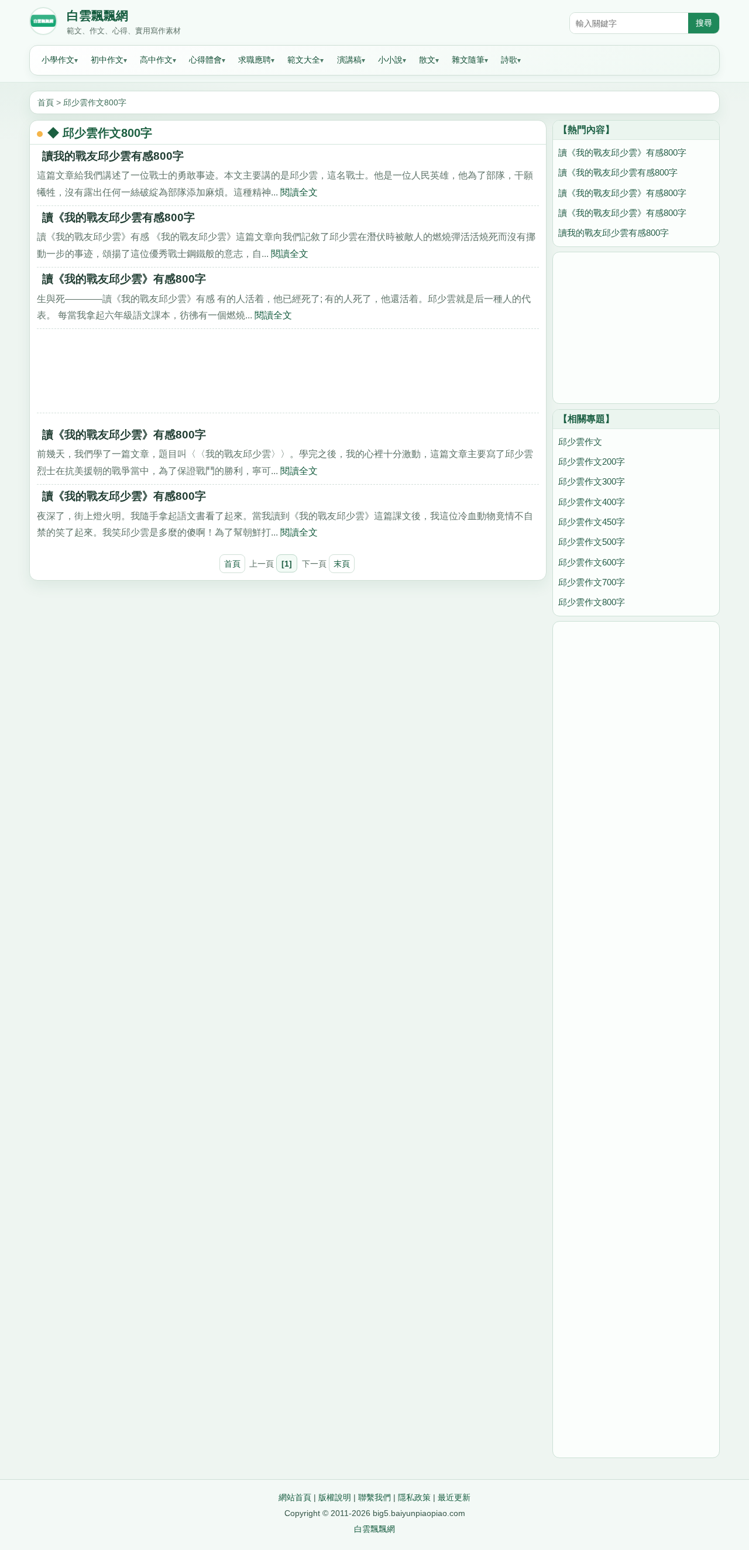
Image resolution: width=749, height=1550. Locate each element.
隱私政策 (414, 1497)
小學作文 (58, 59)
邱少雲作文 (580, 442)
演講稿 (349, 59)
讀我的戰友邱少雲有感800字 (113, 156)
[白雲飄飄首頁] (43, 23)
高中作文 (156, 59)
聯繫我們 (374, 1497)
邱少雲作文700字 (591, 582)
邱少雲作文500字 (591, 542)
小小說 (390, 59)
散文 (427, 59)
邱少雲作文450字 (591, 522)
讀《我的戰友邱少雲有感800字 (118, 217)
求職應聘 (254, 59)
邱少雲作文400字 (591, 502)
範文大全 (303, 59)
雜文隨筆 (468, 59)
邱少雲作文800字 (94, 102)
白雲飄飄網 (97, 16)
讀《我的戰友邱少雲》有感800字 (124, 279)
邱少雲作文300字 (591, 481)
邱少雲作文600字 (591, 562)
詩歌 (509, 59)
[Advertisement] (288, 374)
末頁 (342, 563)
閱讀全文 (299, 192)
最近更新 (454, 1497)
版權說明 (334, 1497)
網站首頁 (295, 1497)
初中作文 (107, 59)
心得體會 (205, 59)
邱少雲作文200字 (591, 462)
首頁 (45, 102)
